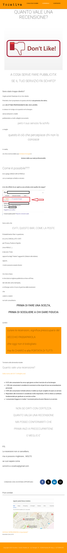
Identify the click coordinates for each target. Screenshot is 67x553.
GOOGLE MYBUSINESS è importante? (15, 532)
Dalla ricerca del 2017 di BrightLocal (13, 373)
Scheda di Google (24, 154)
